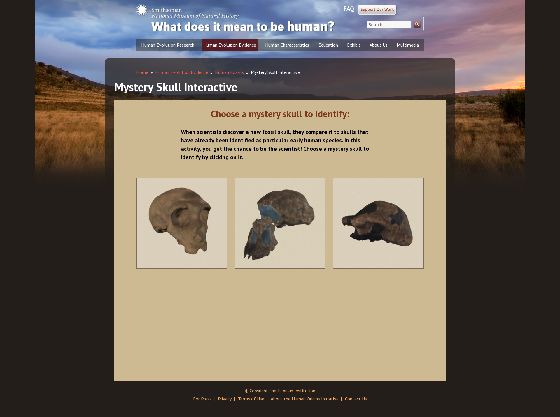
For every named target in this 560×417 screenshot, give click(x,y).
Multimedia (408, 45)
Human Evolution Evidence (229, 45)
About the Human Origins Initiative (305, 399)
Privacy (225, 399)
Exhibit (353, 45)
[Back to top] (544, 401)
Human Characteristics (287, 45)
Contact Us (356, 399)
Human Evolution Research (167, 45)
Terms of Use (251, 399)
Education (328, 45)
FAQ (349, 9)
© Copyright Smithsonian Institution (280, 390)
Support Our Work (377, 10)
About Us (379, 45)
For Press (202, 399)
